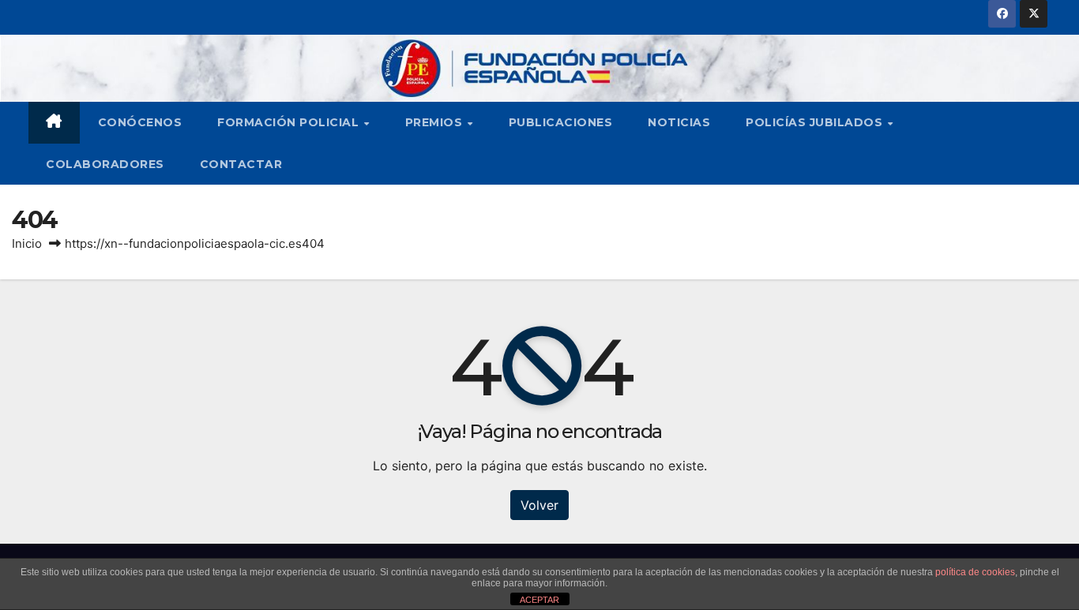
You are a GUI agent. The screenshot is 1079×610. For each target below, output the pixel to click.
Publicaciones (561, 122)
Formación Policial (290, 122)
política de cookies (975, 572)
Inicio (27, 243)
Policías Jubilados (816, 122)
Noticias (679, 122)
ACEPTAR (539, 599)
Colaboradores (105, 164)
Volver (539, 505)
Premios (435, 122)
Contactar (241, 164)
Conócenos (140, 122)
